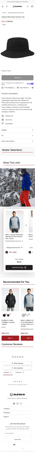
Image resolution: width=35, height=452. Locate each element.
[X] (21, 403)
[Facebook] (14, 403)
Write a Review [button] (18, 363)
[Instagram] (17, 403)
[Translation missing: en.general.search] (7, 6)
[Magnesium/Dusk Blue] (23, 315)
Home (4, 12)
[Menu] (2, 6)
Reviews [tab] (6, 372)
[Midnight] (8, 315)
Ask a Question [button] (18, 368)
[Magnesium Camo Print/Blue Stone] (27, 315)
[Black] (4, 315)
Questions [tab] (18, 372)
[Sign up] (18, 439)
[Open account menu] (28, 6)
